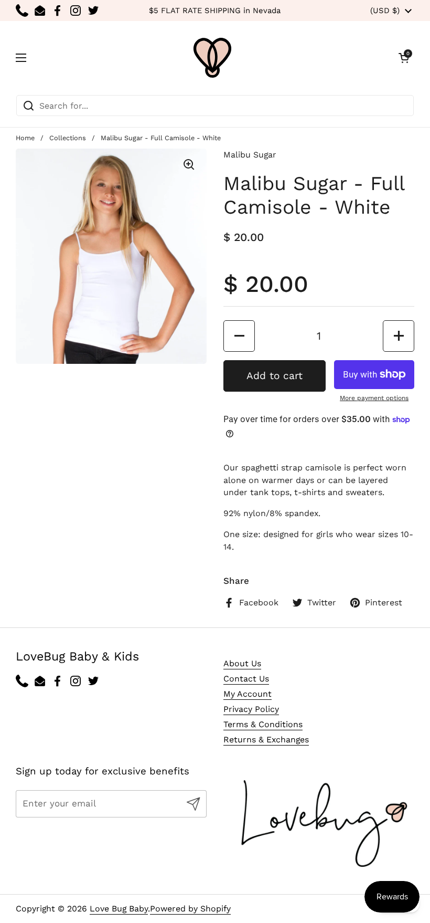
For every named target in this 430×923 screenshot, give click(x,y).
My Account (247, 694)
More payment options (374, 398)
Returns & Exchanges (266, 739)
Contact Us (246, 679)
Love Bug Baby (119, 909)
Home (25, 138)
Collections (67, 138)
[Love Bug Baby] (212, 58)
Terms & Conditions (263, 724)
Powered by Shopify (190, 909)
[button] (403, 57)
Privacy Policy (251, 709)
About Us (242, 663)
